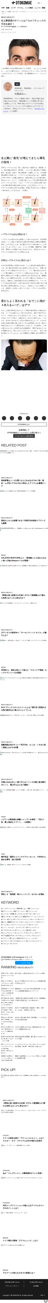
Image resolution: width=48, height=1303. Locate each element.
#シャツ (11, 916)
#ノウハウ (17, 922)
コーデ (13, 8)
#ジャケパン (5, 941)
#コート (4, 919)
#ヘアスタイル (20, 914)
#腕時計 (10, 922)
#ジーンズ (34, 919)
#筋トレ (4, 922)
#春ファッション (19, 911)
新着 (7, 8)
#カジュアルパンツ (8, 933)
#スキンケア (14, 935)
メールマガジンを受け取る (24, 436)
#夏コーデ (4, 916)
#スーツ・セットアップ (35, 916)
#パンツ (41, 919)
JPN (38, 3)
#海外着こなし (22, 908)
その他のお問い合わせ (36, 1282)
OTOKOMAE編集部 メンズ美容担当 (15, 27)
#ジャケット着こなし (8, 938)
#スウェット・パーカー (29, 938)
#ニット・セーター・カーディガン (13, 927)
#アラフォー (5, 943)
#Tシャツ (36, 914)
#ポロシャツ (21, 941)
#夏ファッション (33, 908)
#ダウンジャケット (32, 927)
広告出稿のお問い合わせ (12, 1282)
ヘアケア (13, 32)
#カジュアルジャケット (34, 941)
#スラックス (33, 924)
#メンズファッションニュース (17, 924)
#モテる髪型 (5, 935)
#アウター (29, 914)
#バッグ (4, 924)
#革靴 (12, 914)
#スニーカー (5, 914)
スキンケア (15, 11)
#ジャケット (30, 933)
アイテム (20, 8)
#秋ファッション (7, 911)
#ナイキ (13, 941)
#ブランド (40, 922)
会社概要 (36, 1286)
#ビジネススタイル (8, 930)
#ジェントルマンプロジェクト (30, 935)
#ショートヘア (20, 933)
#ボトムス (18, 916)
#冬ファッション (32, 911)
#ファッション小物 (21, 930)
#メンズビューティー (28, 922)
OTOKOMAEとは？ (24, 424)
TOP (3, 8)
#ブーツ (38, 933)
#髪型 (25, 916)
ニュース (37, 8)
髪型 (43, 8)
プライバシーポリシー (12, 1286)
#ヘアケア (14, 943)
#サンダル (32, 930)
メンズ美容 (29, 8)
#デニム (10, 919)
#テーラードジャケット (21, 919)
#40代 (19, 938)
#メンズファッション (8, 908)
